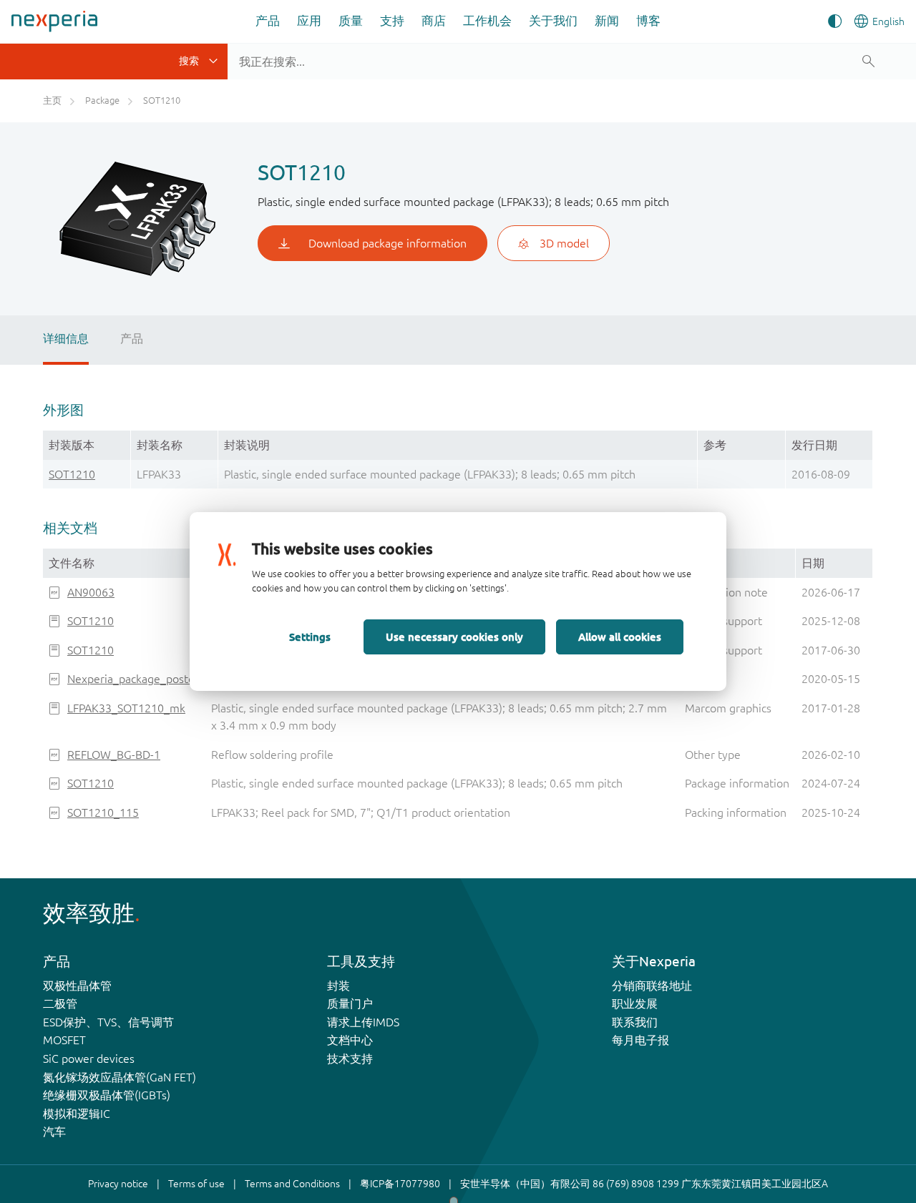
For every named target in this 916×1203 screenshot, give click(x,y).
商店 (434, 20)
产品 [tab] (131, 338)
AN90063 (90, 592)
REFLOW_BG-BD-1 (113, 754)
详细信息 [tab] (66, 338)
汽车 (54, 1131)
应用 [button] (309, 20)
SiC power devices (89, 1058)
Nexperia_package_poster (133, 678)
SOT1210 (72, 474)
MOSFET (64, 1039)
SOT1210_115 (103, 812)
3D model (564, 243)
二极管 (60, 1003)
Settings (310, 636)
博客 (648, 20)
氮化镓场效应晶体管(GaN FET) (119, 1077)
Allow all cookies (619, 636)
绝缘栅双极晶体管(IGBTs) (106, 1095)
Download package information (387, 243)
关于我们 (553, 20)
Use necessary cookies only (454, 636)
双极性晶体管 (77, 985)
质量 (350, 20)
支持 (392, 20)
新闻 (607, 20)
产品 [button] (267, 20)
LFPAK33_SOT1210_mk (126, 708)
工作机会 (487, 20)
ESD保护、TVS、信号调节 (108, 1022)
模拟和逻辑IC (76, 1113)
